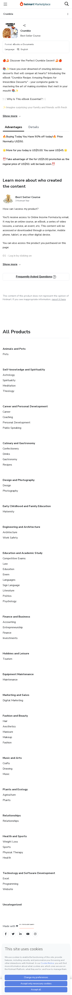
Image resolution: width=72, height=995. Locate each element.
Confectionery (11, 448)
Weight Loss (10, 842)
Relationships (12, 815)
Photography (10, 491)
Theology (8, 391)
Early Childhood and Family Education (27, 506)
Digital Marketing (13, 700)
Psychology (9, 601)
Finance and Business (16, 617)
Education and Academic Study (22, 553)
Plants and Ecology (15, 789)
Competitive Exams (14, 558)
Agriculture (9, 795)
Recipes (7, 465)
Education (8, 569)
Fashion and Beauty (15, 716)
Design (7, 485)
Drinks (6, 454)
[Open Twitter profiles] (13, 934)
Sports (7, 847)
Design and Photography (18, 480)
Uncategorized (12, 904)
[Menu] (5, 4)
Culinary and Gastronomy (19, 443)
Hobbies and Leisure (16, 653)
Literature (8, 590)
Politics (7, 596)
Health (7, 858)
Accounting (9, 622)
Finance (7, 633)
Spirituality (9, 380)
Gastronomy (10, 459)
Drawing (7, 769)
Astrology (9, 375)
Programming (10, 884)
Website (8, 889)
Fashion (7, 742)
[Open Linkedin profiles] (20, 934)
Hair (5, 721)
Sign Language (11, 585)
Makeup (7, 737)
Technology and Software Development (29, 873)
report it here (59, 299)
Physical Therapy (13, 852)
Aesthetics (9, 726)
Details (33, 127)
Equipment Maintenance (18, 674)
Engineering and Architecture (21, 527)
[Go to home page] (35, 4)
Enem (6, 574)
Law (5, 564)
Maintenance (10, 679)
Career (6, 412)
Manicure (8, 732)
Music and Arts (12, 758)
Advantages (13, 127)
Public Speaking (12, 428)
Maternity (8, 511)
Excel (6, 878)
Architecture (10, 532)
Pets (6, 354)
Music (6, 774)
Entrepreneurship (13, 627)
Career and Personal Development (25, 406)
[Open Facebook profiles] (5, 934)
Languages (9, 580)
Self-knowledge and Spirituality (24, 369)
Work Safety (10, 538)
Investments (10, 638)
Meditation (9, 386)
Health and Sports (15, 836)
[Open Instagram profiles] (35, 934)
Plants (7, 800)
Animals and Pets (14, 349)
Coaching (8, 417)
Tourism (7, 659)
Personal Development (16, 422)
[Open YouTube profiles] (27, 934)
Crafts (6, 763)
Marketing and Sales (16, 695)
